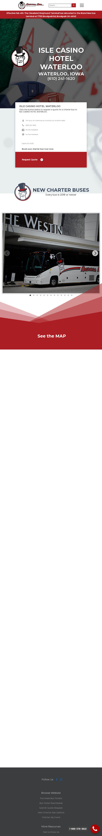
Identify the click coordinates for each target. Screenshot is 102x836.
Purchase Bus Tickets (51, 798)
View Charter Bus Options (51, 812)
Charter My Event (51, 817)
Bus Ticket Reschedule (51, 803)
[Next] (95, 253)
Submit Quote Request (51, 807)
